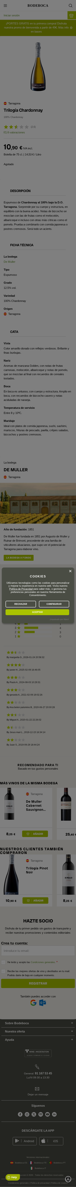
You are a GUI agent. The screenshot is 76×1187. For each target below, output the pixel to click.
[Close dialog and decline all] (70, 571)
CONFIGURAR (54, 604)
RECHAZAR (20, 604)
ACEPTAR (37, 612)
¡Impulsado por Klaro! (59, 619)
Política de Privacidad (21, 589)
